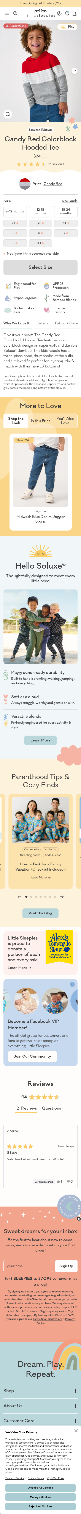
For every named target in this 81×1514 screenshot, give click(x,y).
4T (70, 224)
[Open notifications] (66, 13)
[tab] (16, 421)
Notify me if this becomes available (33, 254)
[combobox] (15, 13)
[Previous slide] (19, 896)
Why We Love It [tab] (16, 323)
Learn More (40, 740)
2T (19, 224)
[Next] (72, 1156)
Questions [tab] (51, 1109)
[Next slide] (74, 71)
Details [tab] (42, 323)
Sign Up (66, 1266)
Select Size (40, 267)
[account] (59, 13)
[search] (15, 13)
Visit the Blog (40, 913)
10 (44, 244)
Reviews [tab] (26, 1109)
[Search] (15, 13)
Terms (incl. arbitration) (47, 1319)
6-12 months (15, 211)
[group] (40, 841)
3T (44, 224)
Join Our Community (32, 1056)
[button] (7, 114)
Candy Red (53, 184)
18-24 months (66, 212)
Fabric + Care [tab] (66, 323)
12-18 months (40, 212)
